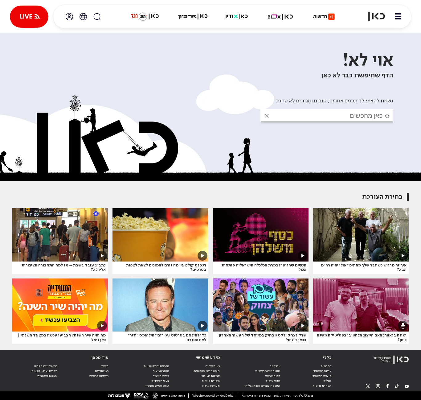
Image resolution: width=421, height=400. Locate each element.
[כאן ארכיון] (193, 16)
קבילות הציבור (211, 375)
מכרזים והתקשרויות (156, 366)
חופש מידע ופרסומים (207, 371)
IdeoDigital (227, 395)
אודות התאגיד (322, 371)
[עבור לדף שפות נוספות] (83, 16)
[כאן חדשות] (324, 16)
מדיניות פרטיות (98, 375)
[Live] (29, 16)
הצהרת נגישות (322, 385)
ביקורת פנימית (211, 380)
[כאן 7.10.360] (145, 16)
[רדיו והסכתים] (237, 16)
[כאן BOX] (280, 16)
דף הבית (326, 366)
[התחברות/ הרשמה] (69, 16)
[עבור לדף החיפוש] (97, 16)
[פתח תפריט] (398, 16)
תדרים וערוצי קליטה (44, 371)
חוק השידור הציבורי (267, 371)
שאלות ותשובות (47, 375)
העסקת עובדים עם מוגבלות (262, 385)
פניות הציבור (161, 375)
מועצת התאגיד (322, 375)
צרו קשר (275, 366)
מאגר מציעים (161, 371)
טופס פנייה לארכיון (157, 385)
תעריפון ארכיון (211, 385)
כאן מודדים (101, 371)
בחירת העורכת (382, 197)
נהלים (327, 380)
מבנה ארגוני (272, 375)
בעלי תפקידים (160, 380)
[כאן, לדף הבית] (372, 16)
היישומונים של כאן (45, 366)
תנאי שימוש (272, 380)
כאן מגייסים (212, 366)
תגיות (104, 366)
